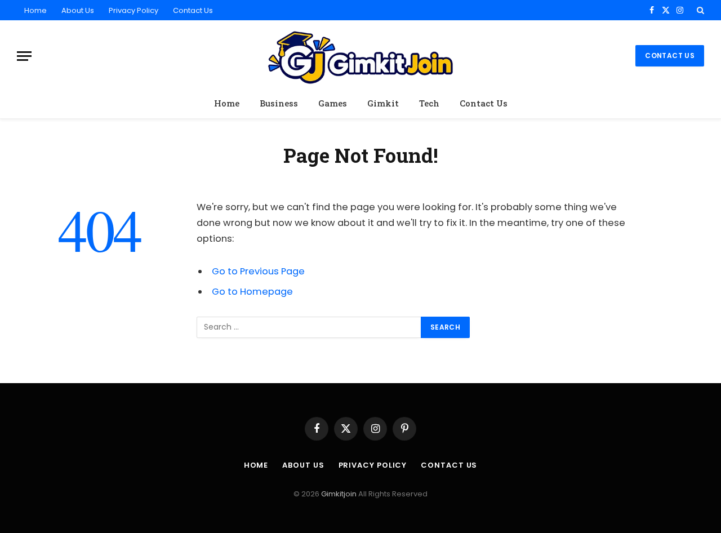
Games (332, 103)
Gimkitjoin (339, 493)
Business (279, 103)
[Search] (699, 10)
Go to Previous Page (258, 271)
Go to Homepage (252, 291)
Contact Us (193, 10)
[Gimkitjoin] (360, 55)
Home (35, 10)
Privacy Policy (133, 10)
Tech (429, 103)
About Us (77, 10)
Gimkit (383, 103)
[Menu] (24, 56)
